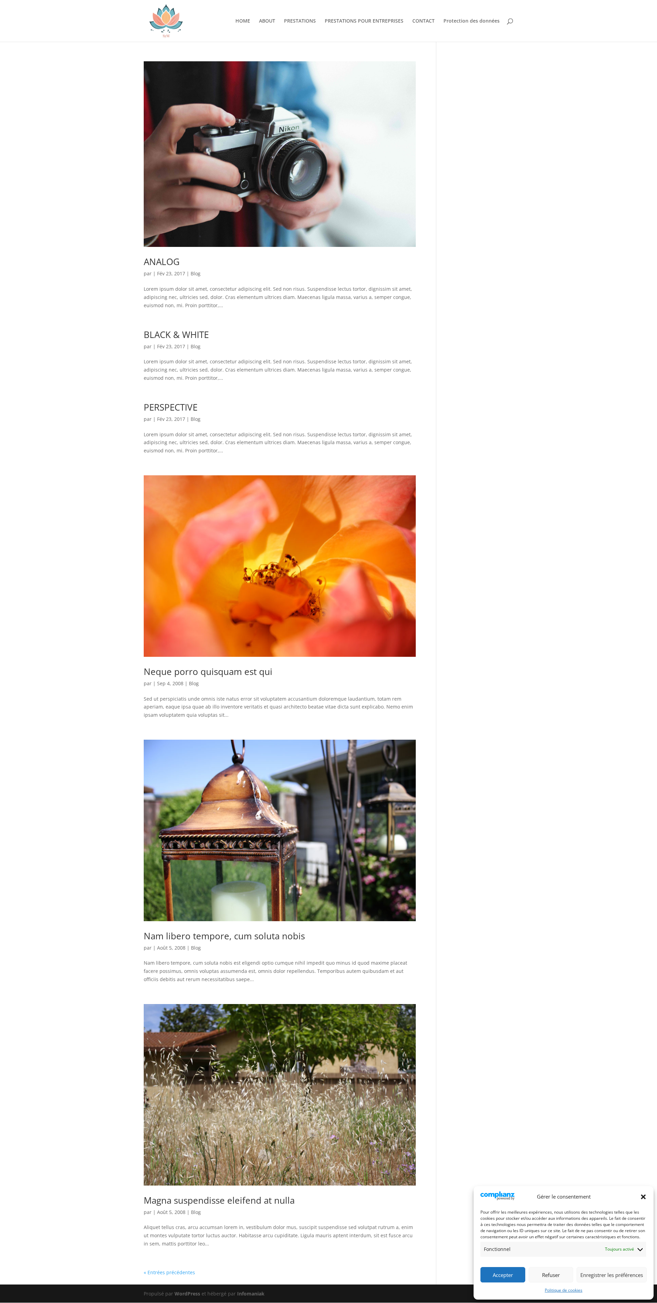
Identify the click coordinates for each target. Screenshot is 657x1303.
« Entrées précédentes (169, 1272)
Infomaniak (251, 1293)
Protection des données (471, 21)
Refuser (551, 1274)
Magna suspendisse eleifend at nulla (219, 1200)
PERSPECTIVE (170, 407)
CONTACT (423, 21)
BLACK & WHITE (176, 334)
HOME (242, 21)
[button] (643, 1196)
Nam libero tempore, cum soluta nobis (224, 936)
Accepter (503, 1274)
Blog (196, 273)
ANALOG (162, 261)
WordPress (187, 1293)
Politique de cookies (563, 1290)
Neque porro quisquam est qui (208, 671)
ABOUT (267, 21)
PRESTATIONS (300, 21)
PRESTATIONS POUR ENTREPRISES (364, 21)
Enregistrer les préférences (611, 1274)
